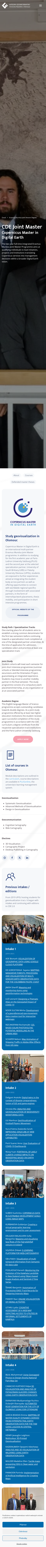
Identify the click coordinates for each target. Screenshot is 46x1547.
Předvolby (23, 1538)
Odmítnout (23, 1531)
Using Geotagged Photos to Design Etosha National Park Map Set (22, 1377)
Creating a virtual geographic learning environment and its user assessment (23, 1227)
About (16, 475)
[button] (40, 5)
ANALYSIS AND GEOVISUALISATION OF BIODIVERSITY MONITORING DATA (22, 1112)
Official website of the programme (23, 612)
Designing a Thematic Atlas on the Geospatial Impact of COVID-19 (22, 1002)
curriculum (14, 778)
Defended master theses (23, 482)
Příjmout (23, 1525)
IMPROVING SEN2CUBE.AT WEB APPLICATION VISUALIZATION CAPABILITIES (20, 1135)
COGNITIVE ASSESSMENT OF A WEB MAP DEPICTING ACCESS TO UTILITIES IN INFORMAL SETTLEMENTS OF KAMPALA (21, 1313)
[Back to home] (16, 5)
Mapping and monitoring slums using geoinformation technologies (19, 990)
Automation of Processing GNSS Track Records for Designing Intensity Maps (22, 1290)
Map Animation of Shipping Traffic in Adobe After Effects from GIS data (23, 1042)
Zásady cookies (22, 1544)
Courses (29, 475)
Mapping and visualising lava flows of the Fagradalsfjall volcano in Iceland (22, 1242)
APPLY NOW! (23, 739)
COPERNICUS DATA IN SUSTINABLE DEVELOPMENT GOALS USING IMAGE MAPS (23, 1216)
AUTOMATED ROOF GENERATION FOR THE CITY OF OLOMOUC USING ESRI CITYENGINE (22, 1406)
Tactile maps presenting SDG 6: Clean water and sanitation (23, 1464)
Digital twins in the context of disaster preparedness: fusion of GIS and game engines (22, 1100)
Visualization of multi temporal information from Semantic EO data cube (23, 1261)
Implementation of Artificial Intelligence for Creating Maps (22, 1475)
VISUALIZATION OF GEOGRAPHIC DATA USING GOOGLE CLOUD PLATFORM (22, 961)
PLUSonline (25, 781)
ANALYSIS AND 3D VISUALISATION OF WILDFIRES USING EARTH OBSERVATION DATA (22, 1452)
